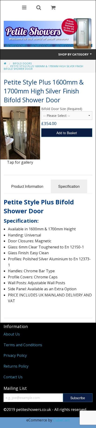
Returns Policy (15, 366)
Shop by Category (73, 54)
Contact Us (13, 377)
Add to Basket (66, 132)
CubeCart (61, 420)
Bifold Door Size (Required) (61, 109)
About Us (11, 334)
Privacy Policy (15, 355)
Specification (69, 186)
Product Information (27, 186)
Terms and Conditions (22, 344)
